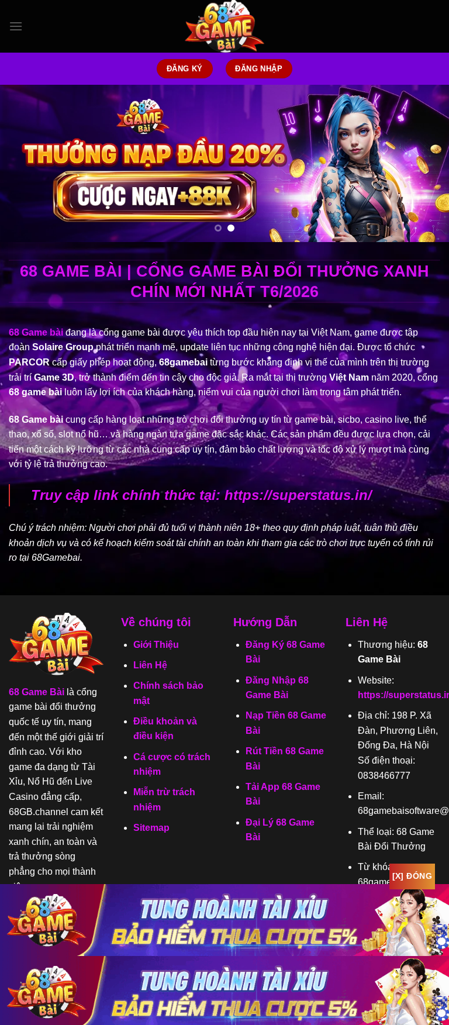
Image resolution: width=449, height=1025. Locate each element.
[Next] (425, 163)
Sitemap (151, 828)
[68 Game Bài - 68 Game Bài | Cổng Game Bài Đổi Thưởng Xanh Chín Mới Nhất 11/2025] (224, 26)
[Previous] (23, 163)
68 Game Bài (36, 692)
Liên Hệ (150, 665)
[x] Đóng (412, 876)
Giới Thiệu (156, 645)
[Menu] (16, 26)
